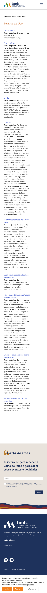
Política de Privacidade (10, 548)
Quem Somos (12, 16)
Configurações (31, 589)
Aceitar (7, 589)
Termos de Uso (21, 16)
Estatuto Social (8, 545)
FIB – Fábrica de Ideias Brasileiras (16, 569)
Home (5, 16)
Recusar (18, 589)
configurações (28, 585)
